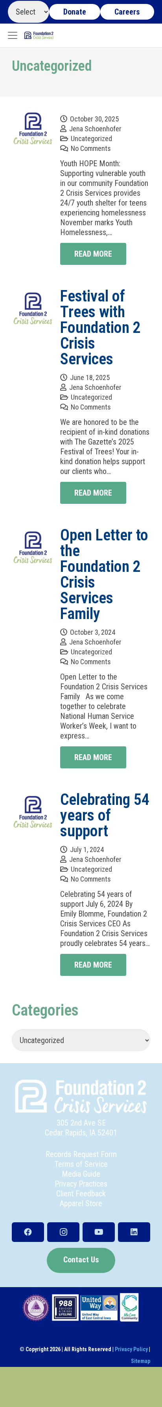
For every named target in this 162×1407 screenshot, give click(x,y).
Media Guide (81, 1174)
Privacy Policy (131, 1349)
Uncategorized (91, 138)
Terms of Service (81, 1164)
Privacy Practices (81, 1183)
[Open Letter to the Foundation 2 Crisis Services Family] (32, 548)
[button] (13, 35)
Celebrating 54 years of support (104, 815)
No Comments (91, 148)
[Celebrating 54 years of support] (32, 813)
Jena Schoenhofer (95, 129)
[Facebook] (28, 1232)
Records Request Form (81, 1154)
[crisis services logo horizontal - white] (81, 1096)
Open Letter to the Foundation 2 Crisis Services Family (104, 574)
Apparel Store (81, 1203)
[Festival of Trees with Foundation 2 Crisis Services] (32, 309)
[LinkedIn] (134, 1232)
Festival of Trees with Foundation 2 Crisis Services (100, 327)
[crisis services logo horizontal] (39, 35)
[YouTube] (99, 1232)
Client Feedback (81, 1193)
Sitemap (140, 1361)
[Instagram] (63, 1232)
